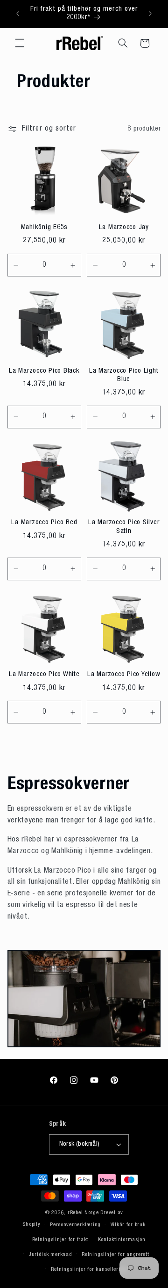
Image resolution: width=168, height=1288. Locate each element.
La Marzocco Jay (124, 227)
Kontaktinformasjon (122, 1239)
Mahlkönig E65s (44, 227)
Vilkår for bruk (128, 1225)
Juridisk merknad (50, 1254)
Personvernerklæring (75, 1225)
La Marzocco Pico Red (44, 522)
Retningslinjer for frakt (60, 1239)
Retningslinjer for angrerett (115, 1254)
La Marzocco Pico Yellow (123, 674)
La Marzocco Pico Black (44, 371)
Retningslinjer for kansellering (88, 1269)
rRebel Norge (83, 1213)
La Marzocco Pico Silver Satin (123, 527)
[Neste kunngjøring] (150, 13)
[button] (19, 43)
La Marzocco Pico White (44, 674)
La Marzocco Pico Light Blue (124, 375)
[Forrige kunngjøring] (17, 13)
